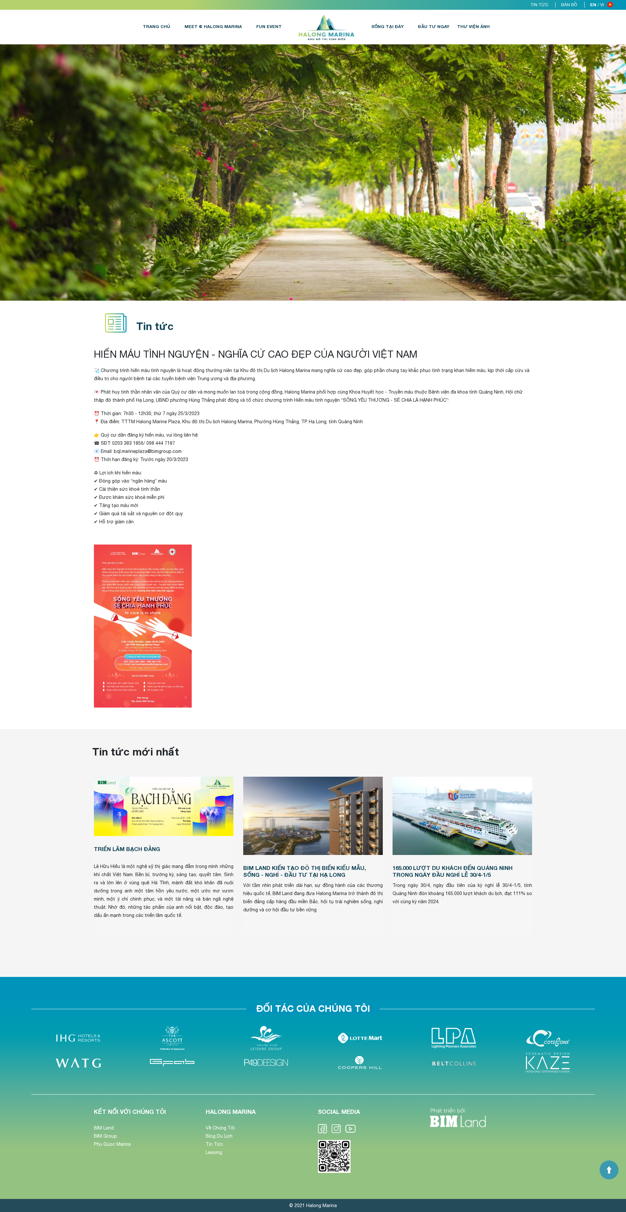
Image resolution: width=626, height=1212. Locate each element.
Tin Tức (214, 1144)
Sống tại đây (387, 26)
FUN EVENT (269, 26)
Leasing (214, 1152)
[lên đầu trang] (609, 1169)
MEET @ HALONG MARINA (213, 26)
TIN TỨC (539, 4)
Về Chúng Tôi (220, 1127)
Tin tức (154, 326)
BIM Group (105, 1136)
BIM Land (104, 1127)
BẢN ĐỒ (569, 4)
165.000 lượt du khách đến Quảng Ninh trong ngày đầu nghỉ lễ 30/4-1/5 (453, 871)
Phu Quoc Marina (112, 1144)
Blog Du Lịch (219, 1136)
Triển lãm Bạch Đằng (127, 848)
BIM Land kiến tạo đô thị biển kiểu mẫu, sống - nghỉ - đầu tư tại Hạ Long (304, 871)
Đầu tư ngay (433, 26)
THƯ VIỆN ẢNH (473, 26)
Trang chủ (156, 26)
